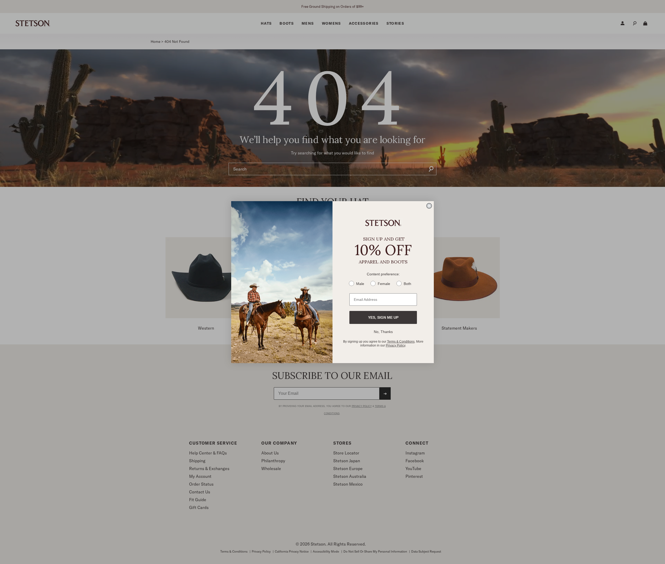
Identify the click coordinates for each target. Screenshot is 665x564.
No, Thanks (383, 332)
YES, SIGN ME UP (383, 317)
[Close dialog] (429, 205)
